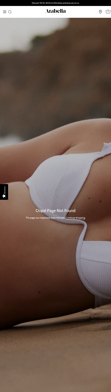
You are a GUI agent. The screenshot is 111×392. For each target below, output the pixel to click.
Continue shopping (75, 217)
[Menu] (5, 12)
